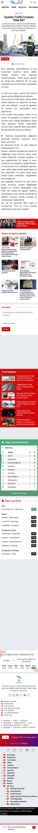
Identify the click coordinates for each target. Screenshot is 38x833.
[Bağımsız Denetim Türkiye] (16, 2)
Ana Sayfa (11, 755)
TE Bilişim (24, 743)
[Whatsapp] (28, 695)
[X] (13, 695)
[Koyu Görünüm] (35, 2)
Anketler (10, 778)
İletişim (10, 783)
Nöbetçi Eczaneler (10, 701)
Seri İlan (10, 770)
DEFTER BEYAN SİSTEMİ (11, 725)
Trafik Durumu (9, 706)
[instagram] (20, 750)
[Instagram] (21, 695)
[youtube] (27, 750)
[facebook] (8, 750)
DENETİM (5, 7)
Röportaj (10, 773)
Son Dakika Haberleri (11, 713)
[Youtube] (24, 695)
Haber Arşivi (8, 715)
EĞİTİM (25, 725)
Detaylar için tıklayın (19, 493)
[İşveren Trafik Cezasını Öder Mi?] (19, 45)
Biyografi (10, 776)
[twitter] (14, 750)
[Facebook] (9, 695)
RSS (6, 737)
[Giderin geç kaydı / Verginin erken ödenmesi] (10, 284)
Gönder (6, 329)
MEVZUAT (22, 7)
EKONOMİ (6, 727)
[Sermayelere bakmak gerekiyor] (10, 265)
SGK (30, 723)
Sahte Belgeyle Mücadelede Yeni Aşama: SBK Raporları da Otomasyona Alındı (28, 273)
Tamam (3, 814)
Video (9, 763)
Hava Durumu (8, 704)
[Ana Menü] (2, 2)
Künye (9, 781)
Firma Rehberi (12, 768)
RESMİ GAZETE (20, 723)
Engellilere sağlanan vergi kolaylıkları (26, 248)
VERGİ (13, 7)
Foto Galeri (11, 760)
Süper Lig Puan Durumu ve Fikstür (23, 796)
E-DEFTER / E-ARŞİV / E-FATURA (24, 727)
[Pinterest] (17, 695)
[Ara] (31, 2)
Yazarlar (10, 765)
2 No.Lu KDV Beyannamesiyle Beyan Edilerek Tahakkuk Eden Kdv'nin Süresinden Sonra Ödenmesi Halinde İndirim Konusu (10, 252)
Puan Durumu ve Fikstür (12, 708)
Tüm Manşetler (9, 710)
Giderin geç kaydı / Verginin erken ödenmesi (10, 291)
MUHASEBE (7, 723)
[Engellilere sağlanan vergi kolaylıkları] (28, 241)
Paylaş (6, 59)
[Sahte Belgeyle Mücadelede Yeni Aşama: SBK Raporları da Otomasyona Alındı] (28, 265)
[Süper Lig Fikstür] (35, 501)
